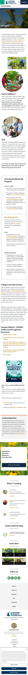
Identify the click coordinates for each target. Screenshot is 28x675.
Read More (12, 535)
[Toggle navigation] (2, 2)
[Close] (26, 649)
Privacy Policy (14, 641)
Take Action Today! (14, 507)
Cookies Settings (14, 664)
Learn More (14, 636)
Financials (14, 646)
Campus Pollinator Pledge (10, 334)
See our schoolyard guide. (18, 194)
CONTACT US (14, 590)
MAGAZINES (14, 594)
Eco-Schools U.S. (11, 217)
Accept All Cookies (14, 672)
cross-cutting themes (12, 237)
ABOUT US (14, 586)
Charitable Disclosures (14, 642)
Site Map (14, 644)
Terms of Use (14, 639)
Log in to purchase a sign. (19, 407)
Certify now (7, 402)
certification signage (11, 208)
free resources (16, 223)
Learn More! (12, 496)
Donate (24, 2)
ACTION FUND (14, 602)
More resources (7, 354)
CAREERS (14, 606)
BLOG (14, 598)
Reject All (14, 668)
